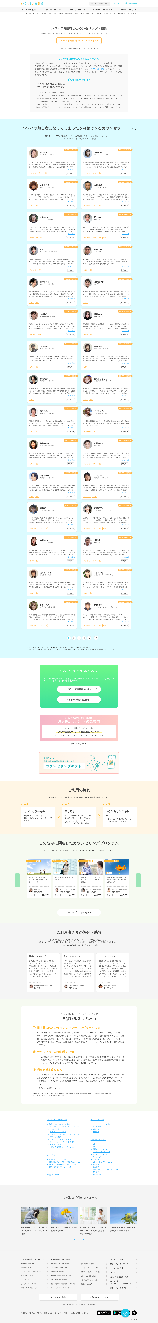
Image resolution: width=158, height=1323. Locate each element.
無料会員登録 (133, 4)
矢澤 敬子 (44, 314)
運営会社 (24, 1313)
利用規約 (32, 1313)
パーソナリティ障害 (97, 69)
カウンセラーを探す (29, 10)
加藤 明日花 (99, 152)
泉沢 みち (44, 411)
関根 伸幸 (98, 605)
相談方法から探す (97, 1120)
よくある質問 (75, 1313)
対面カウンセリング (129, 10)
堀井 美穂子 (44, 443)
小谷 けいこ (44, 217)
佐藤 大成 (98, 249)
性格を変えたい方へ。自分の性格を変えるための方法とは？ (123, 1229)
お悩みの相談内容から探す (57, 1120)
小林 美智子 (44, 476)
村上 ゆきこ (44, 152)
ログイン (119, 4)
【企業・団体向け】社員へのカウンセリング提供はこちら (79, 49)
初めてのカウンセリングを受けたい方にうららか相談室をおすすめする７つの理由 (93, 1231)
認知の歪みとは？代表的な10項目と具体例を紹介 (64, 1229)
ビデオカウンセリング (53, 10)
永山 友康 (44, 346)
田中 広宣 (98, 217)
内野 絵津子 (99, 508)
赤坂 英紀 (98, 185)
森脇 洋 (43, 508)
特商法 (39, 1313)
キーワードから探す (98, 1140)
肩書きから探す (53, 1175)
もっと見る (71, 169)
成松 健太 (98, 540)
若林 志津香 (99, 282)
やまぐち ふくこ (46, 249)
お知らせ (85, 1313)
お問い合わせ (48, 1313)
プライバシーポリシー (62, 1313)
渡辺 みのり (99, 314)
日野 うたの (44, 605)
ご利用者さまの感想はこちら (47, 1088)
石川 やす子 (99, 443)
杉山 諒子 (98, 476)
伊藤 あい (44, 540)
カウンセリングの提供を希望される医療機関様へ (79, 1305)
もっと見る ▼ (79, 1240)
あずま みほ (44, 282)
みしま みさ (44, 185)
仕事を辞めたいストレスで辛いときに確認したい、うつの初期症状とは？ (34, 1231)
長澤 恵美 (98, 346)
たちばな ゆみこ (100, 379)
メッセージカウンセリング (103, 10)
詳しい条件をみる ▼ (79, 744)
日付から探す (52, 1155)
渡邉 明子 (44, 379)
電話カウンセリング (77, 10)
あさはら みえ (45, 573)
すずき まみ (99, 411)
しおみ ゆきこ (99, 573)
